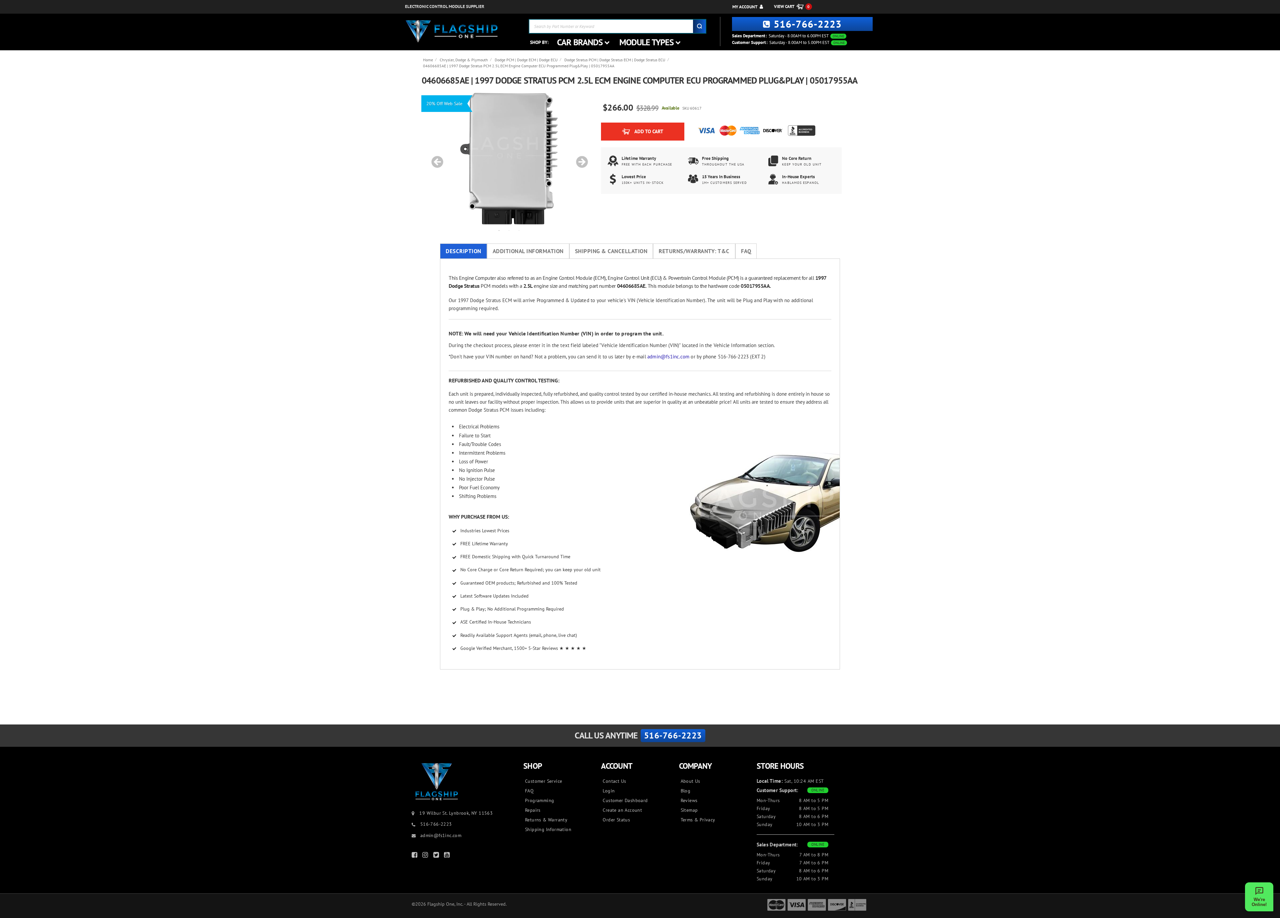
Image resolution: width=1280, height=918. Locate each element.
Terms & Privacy (698, 820)
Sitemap (689, 810)
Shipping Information (548, 829)
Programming (539, 800)
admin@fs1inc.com (668, 356)
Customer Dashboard (625, 800)
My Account (744, 7)
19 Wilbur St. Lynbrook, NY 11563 (456, 813)
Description (463, 251)
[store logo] (451, 31)
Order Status (616, 820)
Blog (686, 791)
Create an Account (622, 810)
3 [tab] (519, 230)
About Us (690, 781)
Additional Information (528, 251)
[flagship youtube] (447, 856)
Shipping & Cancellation (611, 251)
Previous (435, 158)
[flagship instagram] (426, 856)
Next (579, 158)
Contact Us (614, 781)
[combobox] (617, 26)
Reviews (689, 800)
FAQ (746, 251)
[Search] (699, 26)
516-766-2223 (808, 23)
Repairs (533, 810)
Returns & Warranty (546, 820)
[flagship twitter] (437, 856)
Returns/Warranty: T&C (694, 251)
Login (609, 791)
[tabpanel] (509, 158)
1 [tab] (499, 230)
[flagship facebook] (415, 856)
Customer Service (543, 781)
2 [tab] (509, 230)
